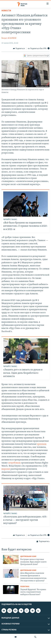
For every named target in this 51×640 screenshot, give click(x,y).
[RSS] (38, 610)
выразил (5, 469)
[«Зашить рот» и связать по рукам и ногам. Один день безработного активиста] (25, 351)
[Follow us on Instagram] (9, 610)
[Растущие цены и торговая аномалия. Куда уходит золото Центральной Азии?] (11, 559)
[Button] (19, 48)
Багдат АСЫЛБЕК (8, 38)
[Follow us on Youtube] (3, 610)
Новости (6, 11)
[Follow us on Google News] (32, 610)
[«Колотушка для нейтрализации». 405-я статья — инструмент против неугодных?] (25, 498)
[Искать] (35, 637)
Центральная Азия (28, 556)
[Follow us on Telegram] (21, 610)
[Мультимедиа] (15, 637)
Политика (24, 587)
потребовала (14, 463)
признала (41, 444)
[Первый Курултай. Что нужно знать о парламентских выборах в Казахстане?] (11, 589)
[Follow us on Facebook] (15, 610)
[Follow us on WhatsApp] (26, 610)
